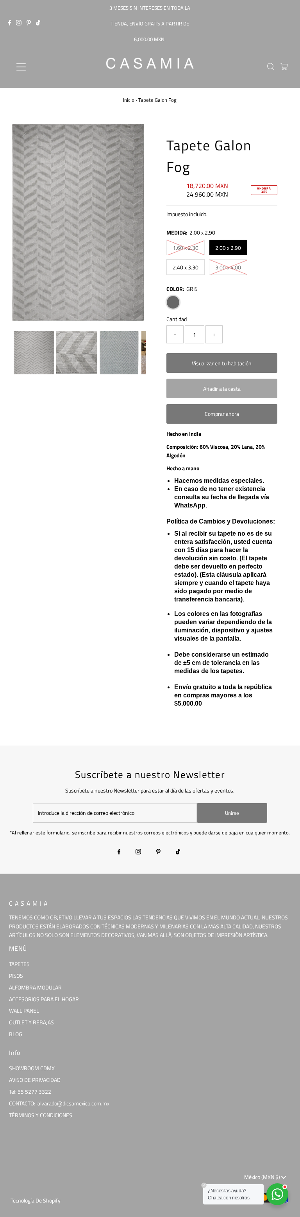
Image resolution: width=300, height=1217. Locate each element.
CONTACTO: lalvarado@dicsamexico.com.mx (59, 1103)
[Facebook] (9, 23)
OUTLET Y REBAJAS (31, 1022)
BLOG (15, 1034)
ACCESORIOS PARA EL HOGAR (44, 999)
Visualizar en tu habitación (222, 363)
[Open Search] (271, 67)
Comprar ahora (222, 414)
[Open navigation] (44, 67)
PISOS (16, 975)
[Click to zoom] (131, 136)
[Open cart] (284, 67)
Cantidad (176, 319)
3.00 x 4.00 (228, 267)
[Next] (43, 136)
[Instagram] (18, 23)
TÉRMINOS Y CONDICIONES (40, 1115)
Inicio (128, 100)
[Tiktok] (38, 23)
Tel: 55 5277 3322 (30, 1091)
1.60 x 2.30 (185, 248)
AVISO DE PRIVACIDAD (35, 1080)
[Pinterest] (29, 23)
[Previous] (24, 136)
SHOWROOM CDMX (32, 1068)
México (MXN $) (262, 1177)
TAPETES (19, 964)
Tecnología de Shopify (36, 1200)
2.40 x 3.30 (185, 267)
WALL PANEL (24, 1010)
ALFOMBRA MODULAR (35, 987)
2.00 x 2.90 (228, 248)
